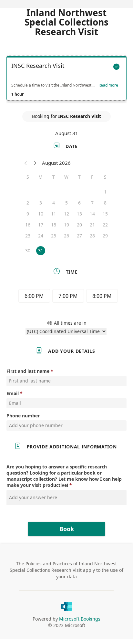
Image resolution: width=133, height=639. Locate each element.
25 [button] (53, 236)
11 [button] (53, 214)
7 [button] (92, 203)
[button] (25, 162)
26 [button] (66, 236)
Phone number (23, 416)
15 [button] (105, 214)
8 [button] (105, 203)
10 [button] (40, 214)
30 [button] (27, 250)
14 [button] (92, 214)
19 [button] (66, 225)
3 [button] (40, 203)
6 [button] (79, 203)
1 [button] (105, 192)
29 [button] (105, 236)
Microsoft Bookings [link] (79, 619)
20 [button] (79, 225)
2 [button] (27, 203)
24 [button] (40, 236)
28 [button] (92, 236)
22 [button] (105, 225)
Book (66, 529)
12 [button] (66, 214)
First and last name (27, 371)
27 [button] (79, 236)
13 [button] (79, 214)
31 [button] (40, 250)
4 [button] (53, 203)
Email (12, 393)
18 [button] (53, 225)
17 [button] (40, 225)
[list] (66, 79)
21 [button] (92, 225)
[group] (66, 297)
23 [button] (27, 236)
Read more (108, 85)
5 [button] (66, 203)
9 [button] (27, 214)
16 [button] (27, 225)
